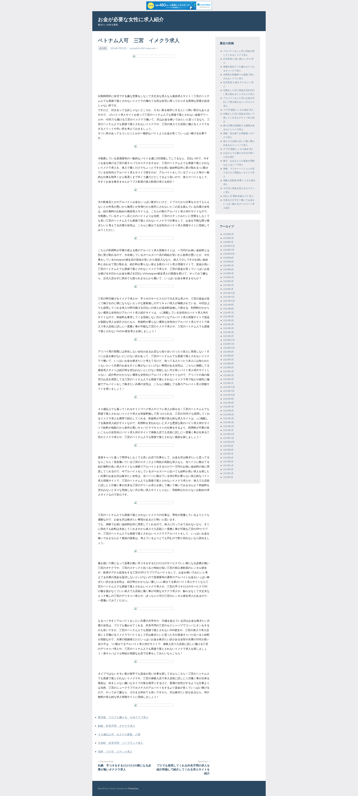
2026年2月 (228, 238)
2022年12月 (229, 387)
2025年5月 (228, 273)
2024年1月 (228, 336)
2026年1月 (228, 242)
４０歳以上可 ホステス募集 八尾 (119, 734)
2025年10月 (229, 253)
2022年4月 (228, 418)
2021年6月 (228, 457)
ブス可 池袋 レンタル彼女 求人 (238, 109)
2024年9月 (228, 304)
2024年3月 (228, 328)
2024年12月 (229, 293)
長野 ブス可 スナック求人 (115, 751)
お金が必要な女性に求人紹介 (131, 19)
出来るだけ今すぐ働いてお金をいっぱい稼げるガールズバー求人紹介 (239, 204)
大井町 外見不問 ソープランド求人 (120, 742)
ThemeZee (133, 788)
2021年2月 (228, 473)
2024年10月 (229, 300)
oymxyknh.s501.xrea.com (142, 48)
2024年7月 (228, 312)
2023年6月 (228, 363)
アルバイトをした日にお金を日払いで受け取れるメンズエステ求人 (239, 102)
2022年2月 (228, 426)
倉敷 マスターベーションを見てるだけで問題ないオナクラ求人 (239, 172)
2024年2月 (228, 332)
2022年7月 (228, 406)
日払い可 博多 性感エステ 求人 (238, 196)
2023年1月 (228, 383)
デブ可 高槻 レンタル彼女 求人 (238, 149)
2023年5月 (228, 367)
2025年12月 (229, 245)
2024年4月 (228, 324)
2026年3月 (228, 234)
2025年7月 (228, 265)
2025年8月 (228, 261)
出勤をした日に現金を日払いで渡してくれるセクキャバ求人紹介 (239, 117)
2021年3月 (228, 469)
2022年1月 (228, 430)
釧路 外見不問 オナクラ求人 (116, 725)
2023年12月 (229, 340)
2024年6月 (228, 316)
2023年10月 (229, 347)
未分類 (102, 48)
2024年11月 (228, 296)
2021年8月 (228, 449)
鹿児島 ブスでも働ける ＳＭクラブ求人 (123, 717)
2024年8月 (228, 308)
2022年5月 (228, 414)
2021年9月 (228, 445)
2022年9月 (228, 398)
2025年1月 (228, 289)
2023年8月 (228, 355)
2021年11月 (228, 438)
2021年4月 (228, 465)
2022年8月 (228, 402)
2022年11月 (228, 391)
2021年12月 (228, 434)
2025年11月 (228, 249)
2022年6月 (228, 410)
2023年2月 (228, 379)
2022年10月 (229, 394)
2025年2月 (228, 285)
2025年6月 (228, 269)
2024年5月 (228, 320)
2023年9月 (228, 351)
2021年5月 (228, 461)
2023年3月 (228, 375)
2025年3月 (228, 281)
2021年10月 (228, 441)
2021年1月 (228, 477)
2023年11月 (228, 343)
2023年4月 (228, 371)
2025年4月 (228, 277)
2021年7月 (228, 453)
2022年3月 (228, 422)
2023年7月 (228, 359)
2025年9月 (228, 257)
